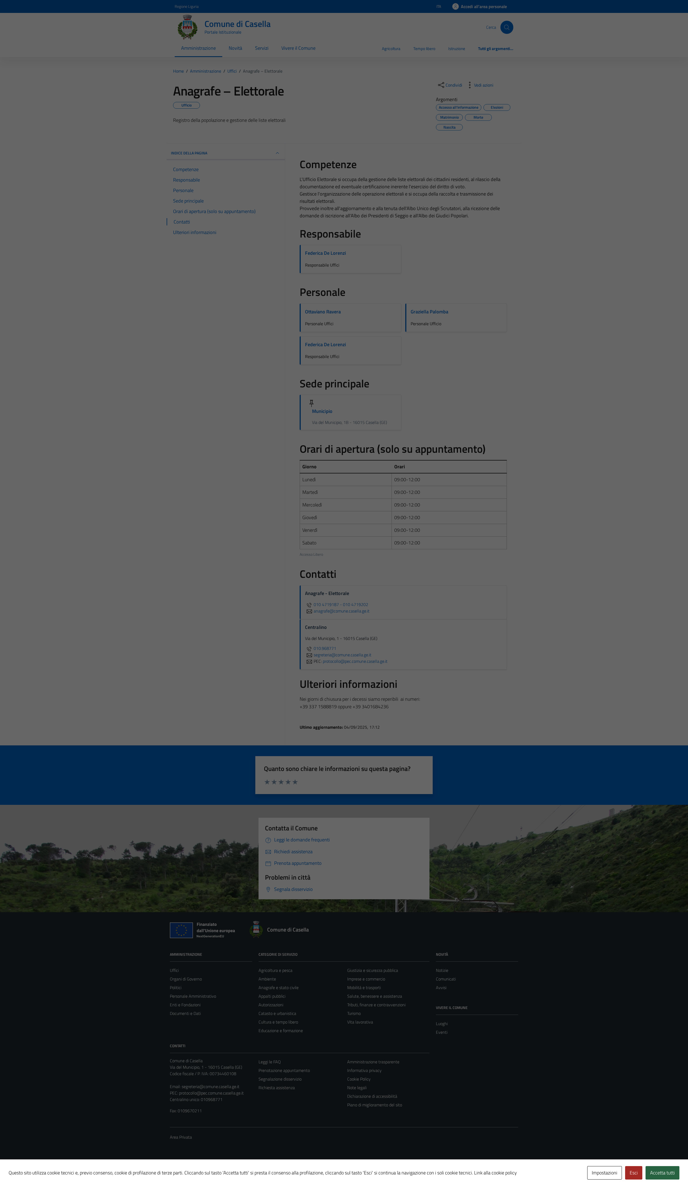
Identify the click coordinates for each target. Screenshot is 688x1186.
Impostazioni (604, 1172)
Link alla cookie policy (495, 1172)
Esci (634, 1172)
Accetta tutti (662, 1172)
